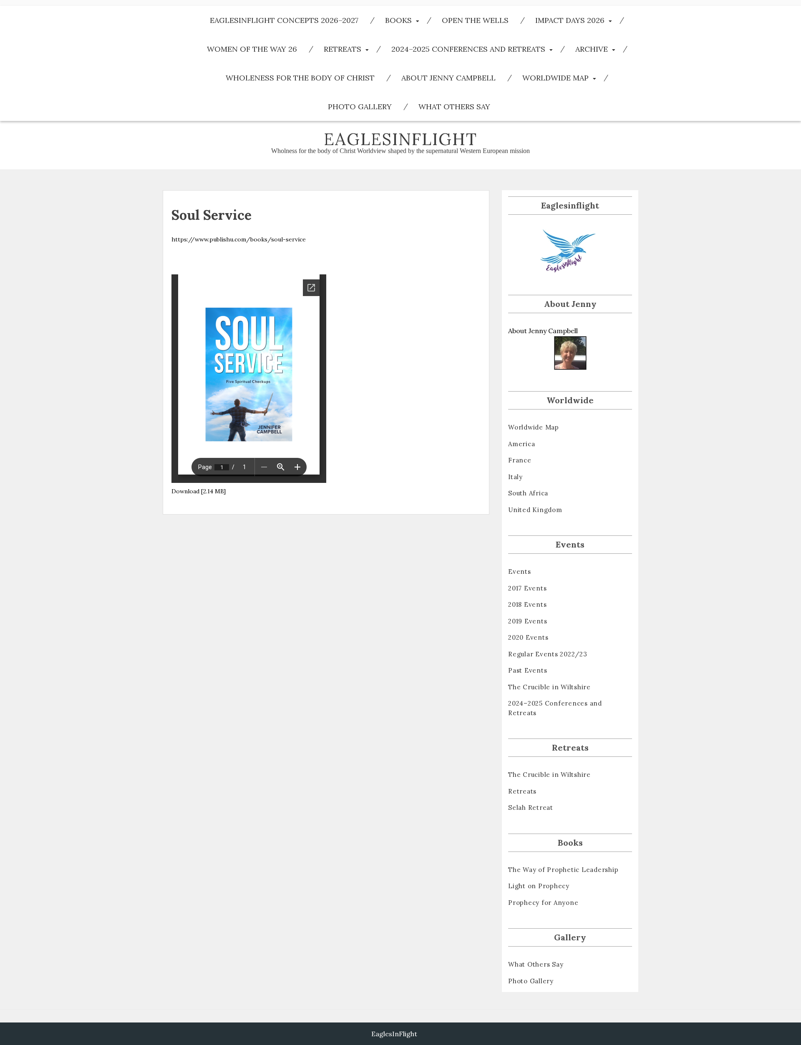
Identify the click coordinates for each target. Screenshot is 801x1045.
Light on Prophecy (538, 886)
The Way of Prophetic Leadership (563, 870)
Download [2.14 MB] (198, 491)
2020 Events (528, 637)
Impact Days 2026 (570, 20)
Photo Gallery (360, 106)
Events (519, 571)
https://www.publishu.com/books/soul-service (238, 239)
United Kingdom (535, 510)
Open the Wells (475, 20)
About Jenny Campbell (448, 78)
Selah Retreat (530, 807)
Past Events (527, 670)
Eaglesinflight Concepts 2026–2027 (284, 20)
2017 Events (527, 588)
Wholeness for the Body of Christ (300, 78)
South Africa (528, 493)
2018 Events (527, 604)
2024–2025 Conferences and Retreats (468, 49)
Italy (515, 477)
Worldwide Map (555, 78)
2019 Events (527, 621)
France (519, 460)
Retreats (342, 49)
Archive (591, 49)
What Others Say (454, 106)
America (521, 444)
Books (398, 20)
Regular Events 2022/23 (547, 654)
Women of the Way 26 (252, 49)
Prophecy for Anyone (543, 903)
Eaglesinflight (400, 139)
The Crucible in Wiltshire (549, 687)
